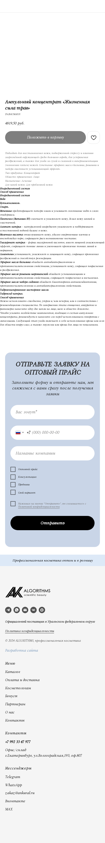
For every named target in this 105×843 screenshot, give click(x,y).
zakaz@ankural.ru (19, 793)
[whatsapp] (17, 610)
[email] (25, 610)
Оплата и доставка (22, 680)
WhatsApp (13, 785)
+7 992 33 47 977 (18, 742)
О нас (10, 712)
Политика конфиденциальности (29, 631)
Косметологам (18, 688)
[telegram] (8, 610)
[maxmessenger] (42, 610)
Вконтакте (15, 801)
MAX (8, 809)
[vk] (33, 610)
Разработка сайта (21, 650)
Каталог (12, 672)
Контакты (14, 720)
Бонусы (11, 696)
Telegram (12, 777)
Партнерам (15, 704)
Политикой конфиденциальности (39, 506)
